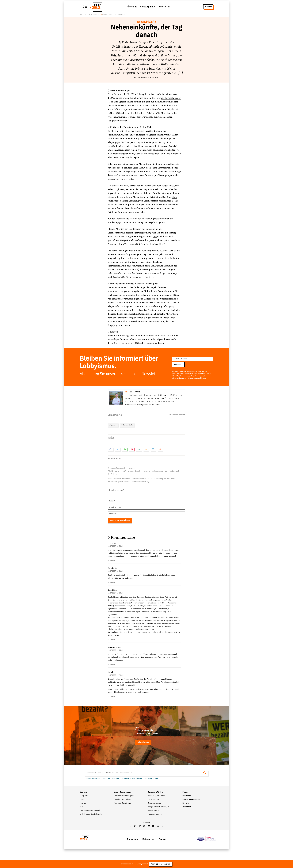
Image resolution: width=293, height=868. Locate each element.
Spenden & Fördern (155, 792)
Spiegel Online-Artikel (130, 102)
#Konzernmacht (151, 779)
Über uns (132, 7)
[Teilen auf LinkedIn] (153, 449)
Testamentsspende (155, 814)
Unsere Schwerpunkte (122, 792)
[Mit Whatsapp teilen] (125, 449)
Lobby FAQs (84, 796)
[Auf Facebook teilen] (110, 449)
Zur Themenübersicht (177, 415)
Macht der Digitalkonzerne (123, 803)
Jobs (81, 807)
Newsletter (164, 7)
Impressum (186, 807)
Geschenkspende (154, 803)
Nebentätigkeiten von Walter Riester (160, 105)
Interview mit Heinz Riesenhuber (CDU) (150, 109)
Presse (185, 792)
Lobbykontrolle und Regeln (124, 796)
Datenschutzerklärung (198, 378)
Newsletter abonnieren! (160, 864)
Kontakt (185, 803)
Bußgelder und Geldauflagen (158, 807)
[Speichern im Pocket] (132, 449)
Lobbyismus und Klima (122, 799)
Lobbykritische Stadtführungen (91, 814)
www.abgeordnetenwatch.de (122, 339)
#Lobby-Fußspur (93, 779)
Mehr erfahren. (143, 742)
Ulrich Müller (142, 77)
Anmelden (178, 365)
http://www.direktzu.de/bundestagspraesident (157, 556)
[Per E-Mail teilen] (139, 449)
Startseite (83, 14)
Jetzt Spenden (153, 799)
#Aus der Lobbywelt (111, 779)
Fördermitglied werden (156, 796)
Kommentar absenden (119, 520)
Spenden (208, 7)
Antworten (111, 560)
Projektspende (153, 810)
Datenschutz (149, 839)
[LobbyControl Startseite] (95, 7)
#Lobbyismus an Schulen (132, 779)
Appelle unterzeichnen (191, 799)
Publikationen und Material (90, 810)
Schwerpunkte (148, 7)
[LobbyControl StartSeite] (88, 839)
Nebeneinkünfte (94, 14)
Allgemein (112, 425)
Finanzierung (84, 803)
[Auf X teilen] (117, 449)
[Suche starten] (205, 773)
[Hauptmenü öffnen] (84, 6)
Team (82, 799)
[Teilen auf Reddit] (160, 449)
